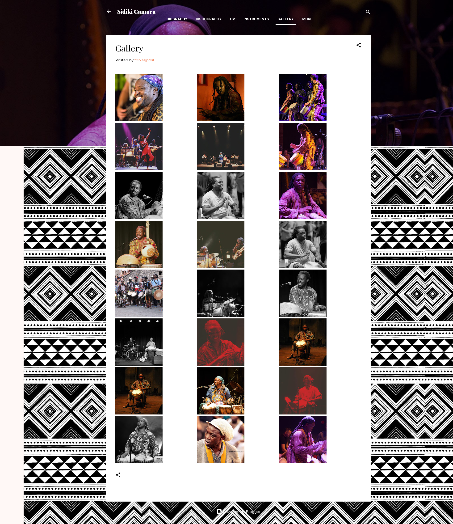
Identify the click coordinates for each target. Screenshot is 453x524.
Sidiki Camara (136, 11)
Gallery (285, 19)
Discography (209, 19)
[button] (358, 46)
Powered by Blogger (241, 511)
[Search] (368, 13)
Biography (177, 19)
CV (232, 19)
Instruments (256, 19)
